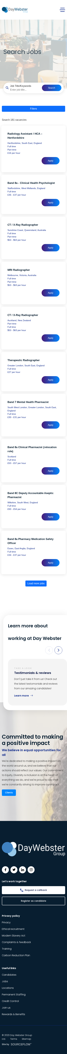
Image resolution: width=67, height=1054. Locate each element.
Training (7, 949)
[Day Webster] (15, 9)
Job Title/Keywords (20, 86)
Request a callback (36, 890)
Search (51, 88)
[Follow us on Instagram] (31, 869)
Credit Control (10, 1001)
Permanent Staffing (14, 994)
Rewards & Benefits (13, 1014)
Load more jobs (36, 583)
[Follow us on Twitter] (13, 869)
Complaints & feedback (16, 942)
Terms (13, 1039)
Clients (9, 792)
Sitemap (26, 1039)
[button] (49, 650)
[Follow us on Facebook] (5, 869)
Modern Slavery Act (13, 935)
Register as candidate (33, 900)
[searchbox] (24, 89)
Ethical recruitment (13, 929)
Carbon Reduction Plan (16, 955)
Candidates (9, 975)
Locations (8, 988)
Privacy (6, 922)
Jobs (5, 981)
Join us (6, 1007)
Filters (33, 108)
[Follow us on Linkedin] (22, 869)
